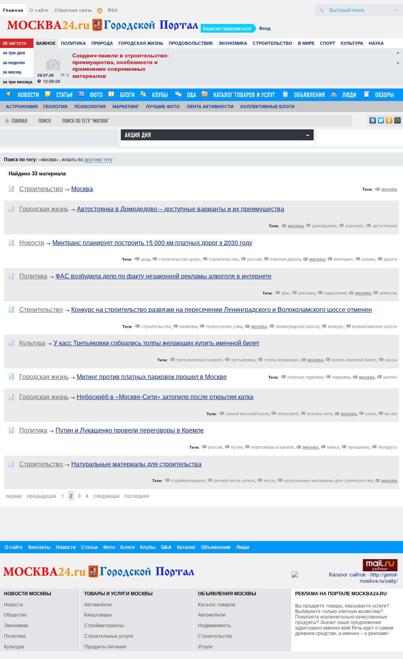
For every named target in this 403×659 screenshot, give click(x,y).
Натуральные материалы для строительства (136, 463)
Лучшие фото (163, 106)
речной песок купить (234, 480)
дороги (390, 259)
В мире (306, 43)
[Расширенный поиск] (396, 10)
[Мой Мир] (398, 120)
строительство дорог (179, 259)
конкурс (336, 326)
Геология (55, 106)
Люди (348, 95)
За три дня (14, 52)
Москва (82, 188)
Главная (13, 10)
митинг (390, 377)
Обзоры (383, 95)
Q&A (190, 95)
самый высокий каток (247, 413)
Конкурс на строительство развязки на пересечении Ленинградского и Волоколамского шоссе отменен (221, 309)
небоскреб (287, 413)
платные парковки (305, 377)
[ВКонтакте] (373, 120)
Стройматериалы (104, 625)
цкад (145, 259)
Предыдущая (41, 495)
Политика (73, 43)
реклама (306, 292)
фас (285, 292)
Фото (95, 95)
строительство (223, 259)
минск (333, 447)
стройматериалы (188, 480)
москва (389, 189)
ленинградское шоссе (297, 326)
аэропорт (354, 225)
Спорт (327, 43)
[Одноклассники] (389, 120)
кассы (391, 359)
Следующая (107, 495)
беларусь (387, 447)
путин (236, 447)
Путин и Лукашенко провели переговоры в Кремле (129, 429)
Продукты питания (105, 646)
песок (269, 480)
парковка (341, 377)
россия (254, 259)
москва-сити (319, 413)
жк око (391, 413)
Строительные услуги (108, 635)
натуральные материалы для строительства (328, 480)
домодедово (324, 225)
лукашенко (359, 447)
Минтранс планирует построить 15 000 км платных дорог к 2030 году (152, 242)
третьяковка (243, 359)
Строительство (272, 43)
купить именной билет (354, 359)
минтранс (343, 259)
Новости (27, 95)
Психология (89, 106)
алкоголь (388, 292)
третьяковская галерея (199, 359)
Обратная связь (73, 10)
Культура (352, 43)
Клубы (159, 95)
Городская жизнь (140, 43)
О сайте (39, 10)
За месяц (12, 72)
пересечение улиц (224, 326)
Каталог (186, 546)
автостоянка (384, 225)
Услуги (205, 646)
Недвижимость (214, 625)
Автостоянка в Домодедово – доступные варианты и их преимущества (180, 208)
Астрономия (22, 106)
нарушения (335, 292)
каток (370, 413)
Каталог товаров (216, 604)
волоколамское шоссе (374, 326)
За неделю (14, 62)
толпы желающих (281, 359)
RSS (113, 10)
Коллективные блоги (267, 106)
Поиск (45, 121)
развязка (188, 326)
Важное (45, 43)
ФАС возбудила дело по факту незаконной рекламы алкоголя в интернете (163, 275)
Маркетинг (126, 106)
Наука (376, 43)
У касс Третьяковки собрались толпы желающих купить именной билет (156, 342)
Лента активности (210, 106)
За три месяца (17, 82)
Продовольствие (191, 43)
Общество (15, 614)
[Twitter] (381, 120)
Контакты (39, 546)
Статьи (63, 95)
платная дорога (285, 259)
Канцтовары (98, 614)
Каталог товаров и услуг (243, 95)
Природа (102, 43)
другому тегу (98, 159)
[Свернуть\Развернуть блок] (308, 135)
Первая (14, 495)
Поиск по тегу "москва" (86, 121)
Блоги (126, 95)
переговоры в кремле (272, 447)
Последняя (137, 495)
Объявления (308, 95)
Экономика (232, 43)
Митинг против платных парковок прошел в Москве (152, 376)
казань (368, 259)
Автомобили (98, 604)
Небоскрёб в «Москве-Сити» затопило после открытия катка (165, 396)
